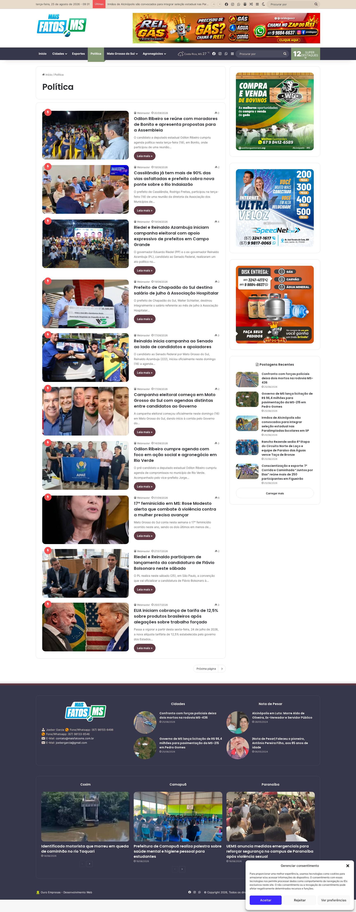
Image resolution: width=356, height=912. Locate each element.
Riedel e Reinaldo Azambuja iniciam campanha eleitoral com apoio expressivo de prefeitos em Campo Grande (171, 235)
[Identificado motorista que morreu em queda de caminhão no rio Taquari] (85, 816)
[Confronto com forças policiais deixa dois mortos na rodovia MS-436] (247, 379)
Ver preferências (333, 900)
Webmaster (143, 112)
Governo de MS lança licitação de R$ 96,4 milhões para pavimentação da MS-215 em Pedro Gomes (287, 400)
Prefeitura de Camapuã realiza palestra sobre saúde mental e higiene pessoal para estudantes (177, 851)
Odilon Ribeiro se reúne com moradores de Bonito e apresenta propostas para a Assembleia (176, 124)
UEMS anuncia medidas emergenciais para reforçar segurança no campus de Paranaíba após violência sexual (269, 851)
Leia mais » (144, 156)
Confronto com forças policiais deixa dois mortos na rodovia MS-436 (287, 378)
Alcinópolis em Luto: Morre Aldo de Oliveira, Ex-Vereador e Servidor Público (282, 715)
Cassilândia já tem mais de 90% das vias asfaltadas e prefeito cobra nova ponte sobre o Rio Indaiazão (174, 178)
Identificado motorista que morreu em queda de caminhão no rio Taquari (85, 849)
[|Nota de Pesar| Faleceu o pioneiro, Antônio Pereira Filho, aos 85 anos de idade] (237, 748)
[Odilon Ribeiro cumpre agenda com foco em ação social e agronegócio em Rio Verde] (85, 465)
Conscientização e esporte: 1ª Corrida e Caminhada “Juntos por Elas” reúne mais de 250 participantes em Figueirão (287, 472)
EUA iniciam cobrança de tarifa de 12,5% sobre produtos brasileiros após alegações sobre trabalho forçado (176, 616)
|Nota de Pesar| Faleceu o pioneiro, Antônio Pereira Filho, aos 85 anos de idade (280, 743)
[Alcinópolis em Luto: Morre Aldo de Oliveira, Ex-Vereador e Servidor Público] (237, 722)
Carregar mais (275, 493)
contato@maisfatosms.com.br (75, 738)
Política (96, 53)
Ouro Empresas (51, 892)
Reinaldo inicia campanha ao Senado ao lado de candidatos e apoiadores (173, 344)
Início (43, 53)
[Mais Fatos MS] (61, 25)
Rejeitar (300, 900)
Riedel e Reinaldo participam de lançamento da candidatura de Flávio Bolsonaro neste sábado (174, 562)
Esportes (78, 53)
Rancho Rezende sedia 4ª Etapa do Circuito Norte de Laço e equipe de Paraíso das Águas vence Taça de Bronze (180, 4)
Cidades (58, 53)
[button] (348, 866)
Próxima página (206, 668)
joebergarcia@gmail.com (71, 742)
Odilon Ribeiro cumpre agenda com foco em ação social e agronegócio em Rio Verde (175, 454)
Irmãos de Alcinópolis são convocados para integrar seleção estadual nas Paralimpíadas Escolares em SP (285, 424)
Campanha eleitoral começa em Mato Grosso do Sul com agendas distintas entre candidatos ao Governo (174, 400)
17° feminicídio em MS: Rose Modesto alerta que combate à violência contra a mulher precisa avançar (175, 509)
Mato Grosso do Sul (121, 53)
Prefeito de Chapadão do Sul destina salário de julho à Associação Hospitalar (176, 290)
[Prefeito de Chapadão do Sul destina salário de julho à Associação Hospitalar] (85, 304)
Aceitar (265, 900)
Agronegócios (153, 53)
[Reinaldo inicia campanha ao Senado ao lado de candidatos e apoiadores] (85, 357)
